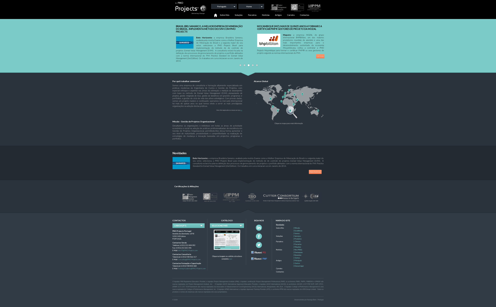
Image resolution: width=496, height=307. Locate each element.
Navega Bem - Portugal (315, 300)
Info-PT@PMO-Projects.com (188, 250)
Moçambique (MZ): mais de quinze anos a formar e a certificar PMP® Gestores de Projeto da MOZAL (289, 27)
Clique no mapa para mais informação (288, 123)
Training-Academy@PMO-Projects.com (192, 268)
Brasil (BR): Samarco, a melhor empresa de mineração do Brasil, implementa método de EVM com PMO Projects (209, 29)
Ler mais (320, 56)
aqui (230, 259)
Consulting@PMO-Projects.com (189, 259)
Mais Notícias (315, 172)
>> (241, 110)
